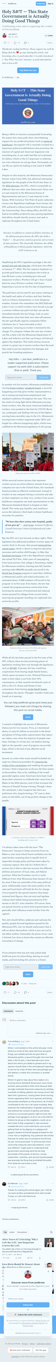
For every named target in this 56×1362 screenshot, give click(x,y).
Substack (15, 1356)
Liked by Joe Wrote (17, 1044)
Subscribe (41, 3)
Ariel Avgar (28, 525)
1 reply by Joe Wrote (19, 1207)
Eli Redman (13, 1183)
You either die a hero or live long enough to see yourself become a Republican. (21, 1250)
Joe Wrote (12, 34)
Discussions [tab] (22, 1232)
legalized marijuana (11, 555)
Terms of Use (41, 1320)
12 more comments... (11, 1219)
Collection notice (43, 1343)
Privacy (25, 1343)
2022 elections (13, 186)
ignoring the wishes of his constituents (24, 763)
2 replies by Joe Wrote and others (25, 1175)
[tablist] (13, 1011)
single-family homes (37, 689)
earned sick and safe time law (16, 265)
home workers (17, 388)
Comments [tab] (8, 1011)
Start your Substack (21, 1350)
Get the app (41, 1350)
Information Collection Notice (32, 1323)
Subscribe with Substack (30, 1314)
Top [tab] (5, 1232)
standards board (32, 388)
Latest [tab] (12, 1232)
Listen (50, 35)
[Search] (51, 1232)
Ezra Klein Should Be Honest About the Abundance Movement (21, 1266)
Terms (32, 1343)
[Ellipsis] (53, 1041)
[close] (48, 1271)
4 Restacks (33, 983)
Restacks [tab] (19, 1011)
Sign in (50, 3)
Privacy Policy (28, 1326)
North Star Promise (11, 573)
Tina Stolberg (14, 1041)
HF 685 (13, 668)
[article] (28, 1248)
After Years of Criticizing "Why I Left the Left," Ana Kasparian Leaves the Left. (20, 1242)
